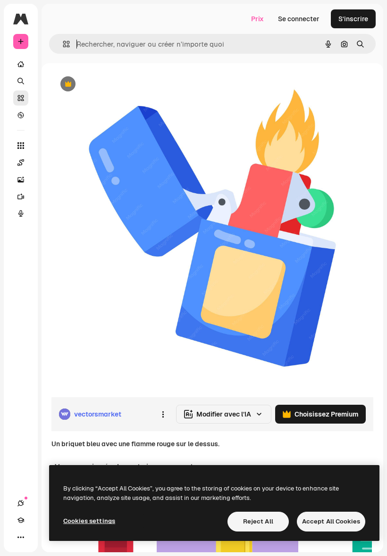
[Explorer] (20, 115)
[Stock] (20, 98)
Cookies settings (89, 521)
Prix (257, 19)
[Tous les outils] (20, 145)
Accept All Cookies (331, 521)
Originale (113, 84)
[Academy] (20, 520)
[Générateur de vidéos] (20, 196)
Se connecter (299, 19)
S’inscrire (353, 19)
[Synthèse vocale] (20, 213)
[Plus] (20, 537)
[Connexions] (20, 503)
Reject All (258, 521)
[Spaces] (20, 162)
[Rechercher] (20, 81)
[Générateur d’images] (20, 179)
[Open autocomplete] (63, 44)
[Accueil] (20, 64)
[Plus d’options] (162, 414)
